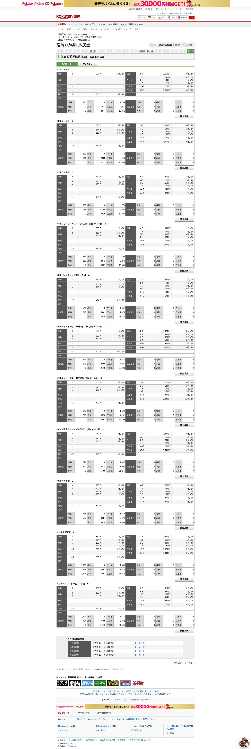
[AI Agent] (244, 742)
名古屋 (142, 51)
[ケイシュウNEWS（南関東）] (87, 683)
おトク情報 (113, 24)
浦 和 (93, 51)
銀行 (181, 9)
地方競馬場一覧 (140, 691)
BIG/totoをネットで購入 (106, 726)
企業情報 (62, 740)
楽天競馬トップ (64, 24)
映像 (137, 29)
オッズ (76, 29)
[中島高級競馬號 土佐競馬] (125, 683)
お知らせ (102, 24)
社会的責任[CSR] (107, 740)
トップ (60, 29)
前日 (154, 45)
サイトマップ (161, 13)
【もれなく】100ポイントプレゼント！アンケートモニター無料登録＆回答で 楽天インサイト (116, 719)
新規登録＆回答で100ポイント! (141, 9)
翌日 (177, 45)
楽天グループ (161, 9)
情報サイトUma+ (136, 24)
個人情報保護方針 (75, 740)
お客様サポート (175, 13)
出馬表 (68, 29)
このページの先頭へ (185, 663)
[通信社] (100, 683)
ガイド (123, 24)
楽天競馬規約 (91, 740)
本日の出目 (87, 64)
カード (174, 9)
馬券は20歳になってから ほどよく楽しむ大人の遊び (102, 694)
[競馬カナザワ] (138, 683)
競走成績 (93, 29)
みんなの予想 (90, 24)
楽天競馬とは (189, 13)
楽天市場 (189, 9)
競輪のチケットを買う (67, 726)
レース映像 (154, 691)
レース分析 (104, 29)
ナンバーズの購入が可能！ (142, 726)
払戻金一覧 (145, 700)
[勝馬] (75, 683)
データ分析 (116, 29)
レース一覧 (140, 643)
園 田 (150, 51)
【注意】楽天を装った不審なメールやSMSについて (149, 694)
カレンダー (128, 29)
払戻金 (85, 29)
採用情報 (121, 740)
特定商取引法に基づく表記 (139, 740)
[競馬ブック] (62, 683)
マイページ (77, 24)
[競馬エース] (113, 683)
